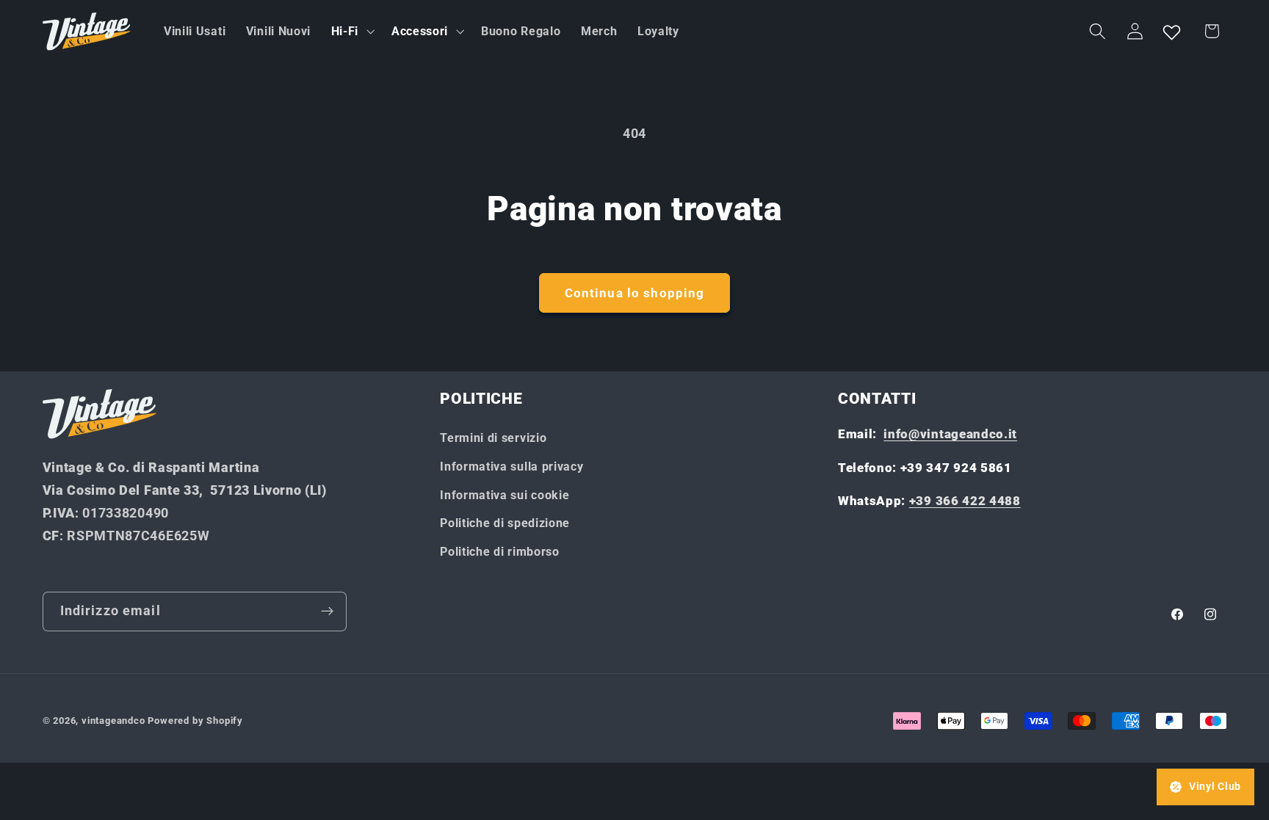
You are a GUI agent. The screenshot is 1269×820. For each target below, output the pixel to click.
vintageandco (113, 720)
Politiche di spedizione (505, 523)
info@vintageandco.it (950, 434)
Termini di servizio (493, 438)
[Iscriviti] (327, 611)
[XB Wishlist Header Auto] (1172, 31)
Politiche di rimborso (500, 552)
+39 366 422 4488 (965, 500)
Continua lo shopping (635, 293)
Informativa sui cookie (504, 495)
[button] (351, 31)
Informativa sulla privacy (511, 467)
